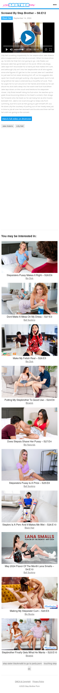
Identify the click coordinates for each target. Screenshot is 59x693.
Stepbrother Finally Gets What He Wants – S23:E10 (29, 652)
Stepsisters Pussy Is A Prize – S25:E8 (29, 483)
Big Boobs (29, 614)
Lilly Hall (19, 126)
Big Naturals (29, 444)
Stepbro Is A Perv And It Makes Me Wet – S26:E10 (29, 524)
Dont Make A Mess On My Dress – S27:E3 (29, 316)
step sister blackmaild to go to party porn (22, 663)
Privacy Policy (38, 681)
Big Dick (29, 278)
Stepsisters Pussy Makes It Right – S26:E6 (29, 275)
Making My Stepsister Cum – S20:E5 (29, 611)
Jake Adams (7, 126)
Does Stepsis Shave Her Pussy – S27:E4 (29, 441)
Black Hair (6, 18)
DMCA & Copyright (23, 681)
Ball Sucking (29, 319)
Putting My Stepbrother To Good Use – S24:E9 (29, 400)
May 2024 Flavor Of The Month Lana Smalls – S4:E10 (29, 567)
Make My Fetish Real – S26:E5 (29, 358)
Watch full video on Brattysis (16, 118)
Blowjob (29, 402)
